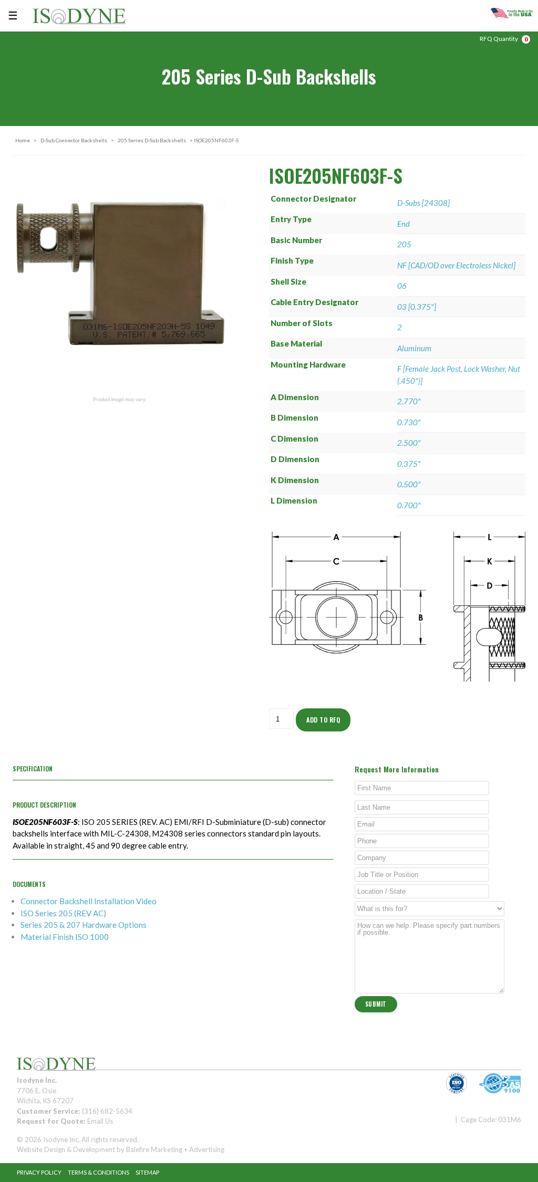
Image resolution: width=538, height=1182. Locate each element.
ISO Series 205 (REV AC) (63, 913)
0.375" (409, 463)
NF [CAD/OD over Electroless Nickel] (456, 265)
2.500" (409, 442)
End (403, 223)
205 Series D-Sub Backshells (152, 140)
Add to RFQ (323, 719)
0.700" (409, 505)
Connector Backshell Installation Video (88, 901)
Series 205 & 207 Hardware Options (83, 924)
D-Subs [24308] (423, 202)
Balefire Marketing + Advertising (175, 1149)
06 (402, 285)
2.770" (409, 401)
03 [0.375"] (416, 306)
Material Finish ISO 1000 (64, 937)
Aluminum (414, 348)
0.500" (409, 484)
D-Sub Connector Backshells (73, 140)
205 (404, 244)
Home (22, 140)
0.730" (409, 422)
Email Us (100, 1121)
